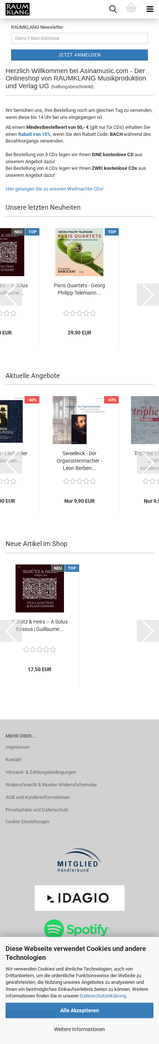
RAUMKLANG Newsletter (37, 27)
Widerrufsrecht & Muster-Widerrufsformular (51, 784)
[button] (11, 295)
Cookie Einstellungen (27, 821)
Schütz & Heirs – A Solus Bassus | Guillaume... (40, 625)
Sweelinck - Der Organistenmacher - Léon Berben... (79, 460)
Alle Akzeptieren (79, 1010)
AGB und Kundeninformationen (38, 797)
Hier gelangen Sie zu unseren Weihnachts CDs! (55, 189)
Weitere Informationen (79, 1029)
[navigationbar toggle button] (150, 9)
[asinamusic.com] (15, 9)
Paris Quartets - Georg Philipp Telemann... (79, 289)
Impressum (18, 747)
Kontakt (14, 759)
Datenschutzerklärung (103, 996)
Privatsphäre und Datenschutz (37, 810)
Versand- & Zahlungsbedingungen (41, 772)
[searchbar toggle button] (113, 9)
